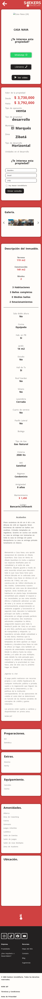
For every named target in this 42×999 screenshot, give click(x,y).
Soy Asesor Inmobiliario (18, 185)
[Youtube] (24, 936)
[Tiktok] (11, 936)
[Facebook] (18, 936)
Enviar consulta (15, 191)
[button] (3, 222)
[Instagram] (4, 936)
